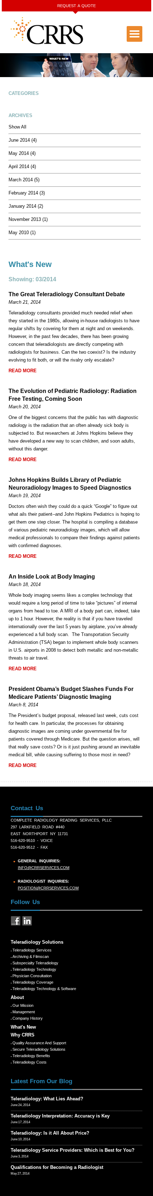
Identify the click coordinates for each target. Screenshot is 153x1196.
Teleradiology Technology (34, 969)
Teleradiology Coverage (32, 982)
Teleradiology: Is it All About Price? (50, 1133)
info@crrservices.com (43, 868)
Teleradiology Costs (29, 1062)
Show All (17, 127)
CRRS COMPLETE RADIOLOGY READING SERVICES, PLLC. (47, 30)
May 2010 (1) (22, 232)
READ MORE (23, 370)
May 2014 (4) (22, 153)
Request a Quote (76, 6)
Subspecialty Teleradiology (35, 963)
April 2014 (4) (22, 166)
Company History (27, 1018)
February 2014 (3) (27, 193)
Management (23, 1012)
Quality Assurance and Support (39, 1043)
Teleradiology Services (32, 950)
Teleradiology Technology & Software (44, 988)
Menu (134, 34)
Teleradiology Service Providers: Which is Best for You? (72, 1150)
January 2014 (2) (26, 206)
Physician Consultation (32, 976)
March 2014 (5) (24, 179)
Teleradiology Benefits (31, 1056)
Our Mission (22, 1005)
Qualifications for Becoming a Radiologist (57, 1167)
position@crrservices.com (48, 888)
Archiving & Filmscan (30, 956)
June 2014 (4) (23, 140)
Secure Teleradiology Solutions (38, 1049)
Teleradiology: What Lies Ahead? (47, 1098)
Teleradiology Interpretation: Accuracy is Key (60, 1116)
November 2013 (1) (28, 219)
